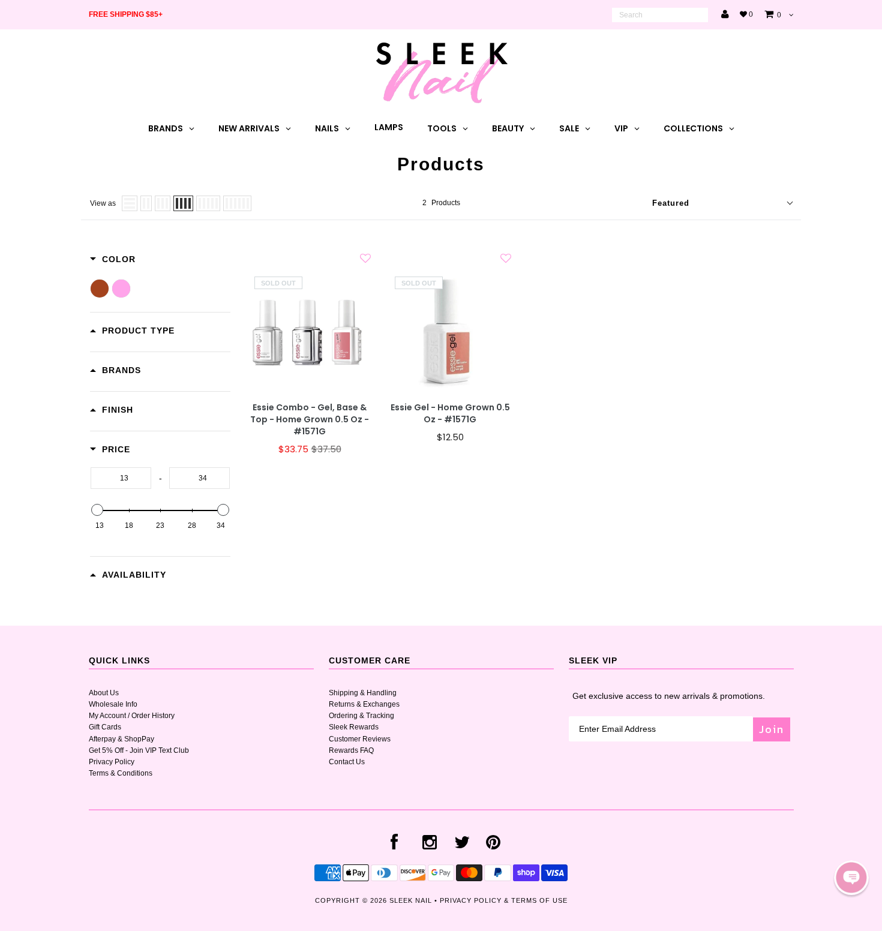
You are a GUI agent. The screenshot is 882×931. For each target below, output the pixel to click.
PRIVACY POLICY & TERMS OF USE (504, 900)
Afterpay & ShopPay (121, 739)
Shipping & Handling (363, 693)
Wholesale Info (113, 704)
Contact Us (347, 762)
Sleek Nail (410, 900)
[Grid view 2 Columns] (146, 203)
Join (771, 729)
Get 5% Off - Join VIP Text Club (139, 750)
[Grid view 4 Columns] (183, 203)
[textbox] (121, 478)
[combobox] (660, 15)
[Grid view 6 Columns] (237, 203)
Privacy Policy (111, 762)
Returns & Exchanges (364, 704)
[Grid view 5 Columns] (208, 203)
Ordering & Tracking (361, 715)
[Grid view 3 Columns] (162, 203)
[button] (851, 877)
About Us (104, 693)
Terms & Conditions (120, 773)
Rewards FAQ (351, 750)
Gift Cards (105, 727)
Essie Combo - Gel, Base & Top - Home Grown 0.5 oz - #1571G (309, 419)
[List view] (129, 203)
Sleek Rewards (354, 727)
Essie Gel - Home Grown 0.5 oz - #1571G (450, 413)
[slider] (97, 510)
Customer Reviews (360, 739)
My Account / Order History (132, 715)
